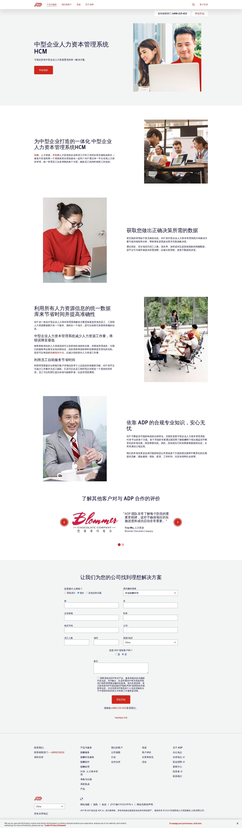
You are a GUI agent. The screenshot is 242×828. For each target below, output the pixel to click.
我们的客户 (67, 4)
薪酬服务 (85, 752)
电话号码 (68, 625)
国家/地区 (128, 638)
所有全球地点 (41, 813)
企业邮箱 (68, 613)
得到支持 (38, 757)
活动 (144, 761)
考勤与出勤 (86, 779)
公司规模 (115, 752)
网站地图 (85, 804)
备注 (96, 661)
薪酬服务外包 (57, 352)
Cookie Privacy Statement (55, 825)
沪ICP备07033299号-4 (121, 804)
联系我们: (39, 747)
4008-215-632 (118, 708)
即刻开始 (199, 13)
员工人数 (68, 638)
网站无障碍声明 (145, 804)
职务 (125, 613)
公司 (125, 625)
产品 (82, 788)
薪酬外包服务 (87, 757)
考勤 (55, 155)
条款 (104, 804)
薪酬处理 (85, 766)
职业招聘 (177, 761)
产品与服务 (52, 4)
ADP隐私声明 (121, 718)
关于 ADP (89, 4)
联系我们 (177, 776)
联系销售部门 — (49, 752)
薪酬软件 (85, 761)
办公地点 (177, 752)
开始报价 (43, 70)
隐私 (95, 804)
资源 (79, 4)
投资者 (176, 771)
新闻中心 (177, 766)
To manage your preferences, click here (185, 823)
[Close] (237, 823)
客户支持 (204, 4)
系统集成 (85, 784)
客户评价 (146, 752)
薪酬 (36, 155)
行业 (113, 757)
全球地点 (177, 757)
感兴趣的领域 (129, 588)
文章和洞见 (147, 757)
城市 (96, 638)
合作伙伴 (115, 761)
